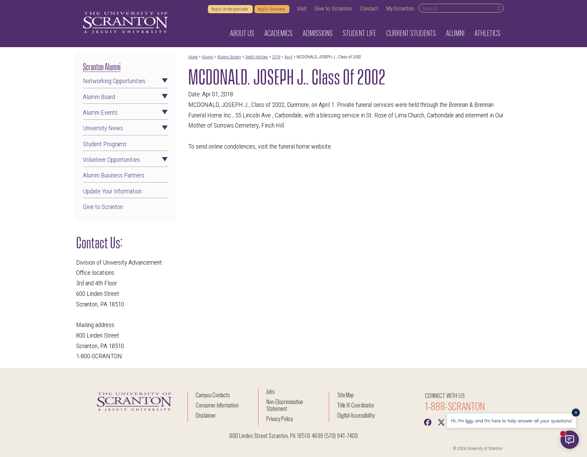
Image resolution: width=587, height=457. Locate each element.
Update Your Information (112, 191)
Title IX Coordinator (355, 405)
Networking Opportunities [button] (114, 80)
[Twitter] (441, 421)
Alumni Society (229, 57)
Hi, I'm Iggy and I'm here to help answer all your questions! (511, 420)
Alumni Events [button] (100, 112)
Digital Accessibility (356, 415)
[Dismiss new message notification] (575, 412)
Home (193, 57)
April (288, 57)
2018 (276, 57)
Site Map (345, 395)
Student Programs (105, 144)
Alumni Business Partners (113, 175)
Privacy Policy (279, 418)
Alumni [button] (455, 33)
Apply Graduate (272, 9)
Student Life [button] (359, 33)
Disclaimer (206, 415)
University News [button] (103, 128)
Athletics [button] (487, 33)
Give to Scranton (333, 8)
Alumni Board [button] (99, 96)
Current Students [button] (411, 33)
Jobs (270, 391)
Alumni (207, 57)
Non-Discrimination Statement (284, 405)
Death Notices (256, 57)
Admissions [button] (318, 33)
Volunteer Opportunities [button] (111, 159)
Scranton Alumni (102, 66)
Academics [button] (278, 33)
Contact (369, 8)
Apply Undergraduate (230, 9)
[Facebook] (427, 421)
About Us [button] (242, 33)
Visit (301, 8)
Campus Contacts (213, 395)
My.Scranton (400, 8)
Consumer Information (217, 405)
